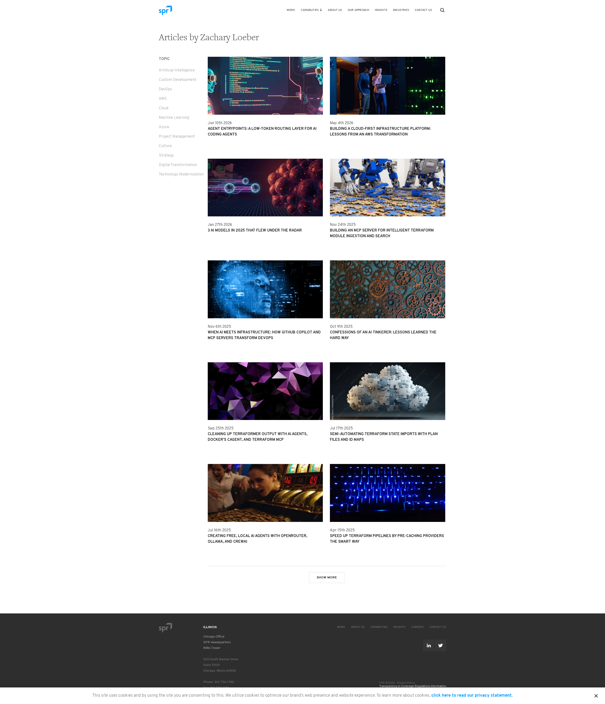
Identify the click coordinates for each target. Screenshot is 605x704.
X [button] (596, 695)
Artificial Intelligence (177, 70)
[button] (442, 10)
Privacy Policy (406, 683)
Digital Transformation (178, 165)
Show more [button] (327, 578)
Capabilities (310, 10)
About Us (335, 10)
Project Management (177, 136)
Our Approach (358, 10)
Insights (381, 10)
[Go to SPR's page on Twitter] (440, 645)
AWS (163, 98)
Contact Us (423, 10)
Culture (165, 146)
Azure (164, 127)
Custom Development (177, 80)
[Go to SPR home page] (165, 627)
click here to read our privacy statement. (472, 695)
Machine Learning (174, 117)
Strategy (166, 155)
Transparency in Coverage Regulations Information (412, 686)
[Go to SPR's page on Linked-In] (428, 645)
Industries (401, 10)
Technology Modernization (181, 174)
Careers (417, 627)
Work (291, 10)
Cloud (163, 108)
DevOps (165, 89)
